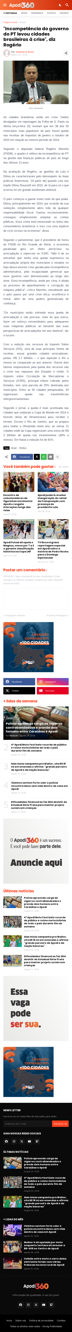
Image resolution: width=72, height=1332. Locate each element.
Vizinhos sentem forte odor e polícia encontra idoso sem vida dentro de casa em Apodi (39, 785)
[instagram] (14, 1141)
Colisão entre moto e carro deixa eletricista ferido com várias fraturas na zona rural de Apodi (45, 1261)
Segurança (37, 13)
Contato (61, 1320)
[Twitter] (37, 457)
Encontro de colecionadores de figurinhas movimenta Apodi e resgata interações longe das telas (17, 503)
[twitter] (22, 1141)
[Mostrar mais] (57, 457)
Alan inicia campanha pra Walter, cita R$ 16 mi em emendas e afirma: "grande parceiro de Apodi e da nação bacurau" (39, 766)
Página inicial (10, 22)
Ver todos (64, 467)
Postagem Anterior (15, 615)
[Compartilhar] (66, 53)
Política (51, 13)
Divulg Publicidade (52, 1326)
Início (9, 1320)
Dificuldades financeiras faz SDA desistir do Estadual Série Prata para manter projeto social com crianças (39, 805)
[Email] (51, 457)
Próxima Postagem (57, 615)
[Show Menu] (4, 5)
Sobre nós (20, 1320)
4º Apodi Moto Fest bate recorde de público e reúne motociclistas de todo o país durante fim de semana (39, 747)
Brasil (23, 22)
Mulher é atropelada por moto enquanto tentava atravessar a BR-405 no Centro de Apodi (44, 1245)
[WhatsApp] (44, 457)
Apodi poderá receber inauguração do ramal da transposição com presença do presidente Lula (52, 501)
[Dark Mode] (60, 5)
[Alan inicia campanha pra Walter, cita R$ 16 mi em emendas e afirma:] (12, 941)
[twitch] (37, 1141)
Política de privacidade (41, 1320)
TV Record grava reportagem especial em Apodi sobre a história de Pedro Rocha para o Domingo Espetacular (53, 550)
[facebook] (6, 1141)
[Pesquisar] (67, 5)
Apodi (24, 13)
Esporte (64, 13)
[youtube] (29, 1141)
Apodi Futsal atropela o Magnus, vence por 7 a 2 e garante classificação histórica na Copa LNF (18, 547)
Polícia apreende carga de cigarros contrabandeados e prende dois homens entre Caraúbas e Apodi (42, 902)
